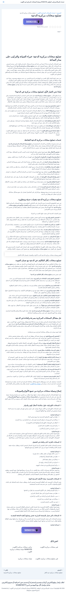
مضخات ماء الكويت (35, 384)
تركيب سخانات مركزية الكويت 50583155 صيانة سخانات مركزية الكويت (21, 549)
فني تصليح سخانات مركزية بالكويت (46, 559)
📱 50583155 (33, 21)
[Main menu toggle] (3, 2)
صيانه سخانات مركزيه (25, 559)
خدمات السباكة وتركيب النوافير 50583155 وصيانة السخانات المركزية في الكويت (42, 2)
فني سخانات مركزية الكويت (49, 547)
